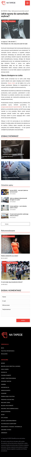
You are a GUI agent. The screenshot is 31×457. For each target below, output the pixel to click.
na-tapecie (4, 41)
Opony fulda (11, 83)
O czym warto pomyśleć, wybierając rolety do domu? (19, 214)
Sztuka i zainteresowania (8, 420)
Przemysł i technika (9, 21)
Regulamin (4, 353)
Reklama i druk (5, 402)
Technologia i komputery (8, 423)
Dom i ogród (5, 369)
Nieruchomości (5, 390)
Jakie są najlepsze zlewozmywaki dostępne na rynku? (18, 199)
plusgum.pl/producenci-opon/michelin (11, 107)
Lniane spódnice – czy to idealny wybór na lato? (18, 206)
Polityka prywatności (7, 351)
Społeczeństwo (5, 411)
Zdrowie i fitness (6, 429)
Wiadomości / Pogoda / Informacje (11, 426)
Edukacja (4, 372)
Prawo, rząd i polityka (8, 396)
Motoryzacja (5, 387)
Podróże (3, 393)
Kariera (3, 384)
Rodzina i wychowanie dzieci (9, 408)
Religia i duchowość (7, 405)
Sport (3, 414)
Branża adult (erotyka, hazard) (10, 366)
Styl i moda (4, 417)
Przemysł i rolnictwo (7, 399)
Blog (2, 348)
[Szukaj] (3, 224)
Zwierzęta (4, 432)
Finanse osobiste (6, 375)
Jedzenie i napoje (6, 381)
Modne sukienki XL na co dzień (9, 255)
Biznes (3, 363)
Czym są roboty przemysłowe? (11, 177)
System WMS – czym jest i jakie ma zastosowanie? (19, 191)
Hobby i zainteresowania (8, 378)
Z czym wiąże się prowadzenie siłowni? (11, 282)
